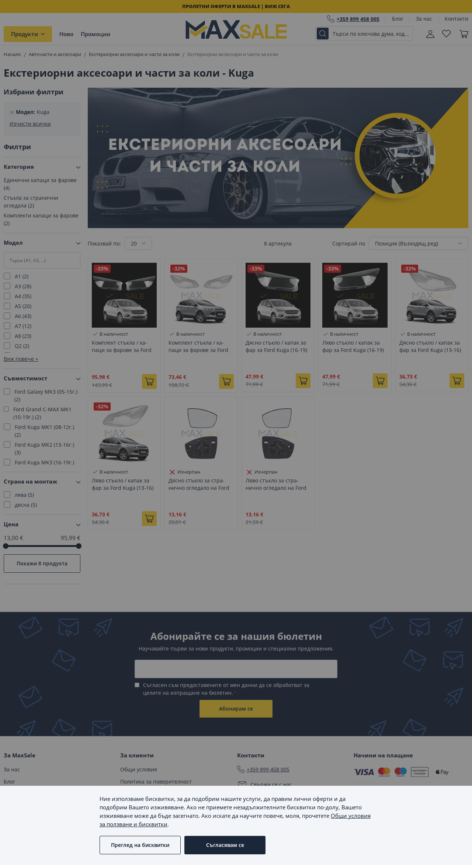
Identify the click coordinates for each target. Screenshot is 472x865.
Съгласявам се (225, 844)
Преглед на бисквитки (140, 844)
